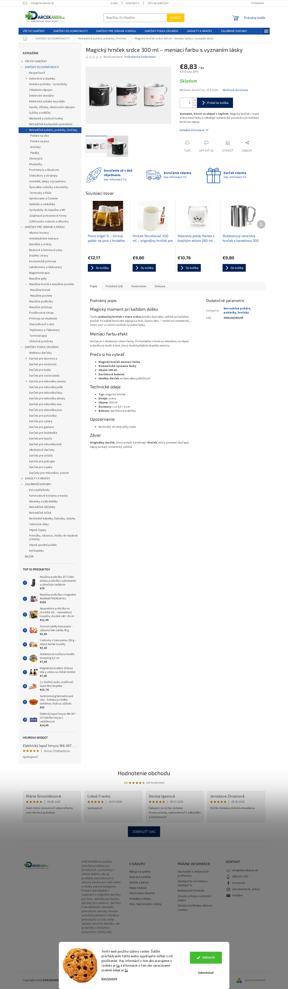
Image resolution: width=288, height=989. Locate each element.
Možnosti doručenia (235, 90)
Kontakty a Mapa (140, 899)
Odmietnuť (206, 973)
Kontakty (132, 3)
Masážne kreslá (40, 290)
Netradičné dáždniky (42, 507)
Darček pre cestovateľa (44, 376)
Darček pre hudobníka (43, 433)
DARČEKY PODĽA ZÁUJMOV (41, 347)
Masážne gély (38, 279)
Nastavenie (109, 978)
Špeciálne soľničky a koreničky (48, 187)
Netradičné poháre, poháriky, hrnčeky (53, 130)
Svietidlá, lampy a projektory (47, 181)
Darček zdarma (139, 883)
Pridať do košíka (218, 102)
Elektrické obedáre (41, 96)
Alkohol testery (39, 233)
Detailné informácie (192, 130)
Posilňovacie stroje (41, 313)
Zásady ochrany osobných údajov (194, 898)
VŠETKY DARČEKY (36, 61)
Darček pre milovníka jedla (46, 387)
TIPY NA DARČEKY (158, 3)
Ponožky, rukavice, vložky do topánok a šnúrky (53, 537)
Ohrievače (35, 159)
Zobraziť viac (144, 831)
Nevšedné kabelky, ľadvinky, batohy (52, 518)
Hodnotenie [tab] (138, 286)
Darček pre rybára (40, 421)
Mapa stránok (138, 888)
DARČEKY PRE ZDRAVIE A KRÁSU (45, 227)
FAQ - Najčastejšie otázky (145, 904)
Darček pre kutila (40, 370)
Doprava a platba (140, 877)
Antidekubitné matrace (43, 238)
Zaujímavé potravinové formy (48, 216)
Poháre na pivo (39, 141)
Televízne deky (39, 524)
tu (118, 965)
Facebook (238, 883)
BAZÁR (29, 556)
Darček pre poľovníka (42, 416)
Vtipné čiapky (37, 530)
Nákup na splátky (140, 872)
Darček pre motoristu (42, 364)
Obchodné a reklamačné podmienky (193, 874)
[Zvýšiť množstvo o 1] (195, 100)
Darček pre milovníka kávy (45, 393)
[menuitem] (34, 31)
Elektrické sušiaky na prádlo (47, 101)
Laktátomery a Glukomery (45, 267)
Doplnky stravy (38, 256)
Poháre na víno (39, 136)
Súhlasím (208, 957)
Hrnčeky (35, 147)
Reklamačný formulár (191, 891)
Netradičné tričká (40, 513)
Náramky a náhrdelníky (43, 501)
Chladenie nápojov (41, 90)
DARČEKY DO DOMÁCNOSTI (42, 67)
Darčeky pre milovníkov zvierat (49, 473)
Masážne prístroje (40, 307)
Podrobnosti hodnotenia (140, 57)
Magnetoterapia (39, 273)
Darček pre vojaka (40, 467)
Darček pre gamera (41, 427)
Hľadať (175, 17)
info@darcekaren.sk (245, 870)
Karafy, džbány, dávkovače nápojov (52, 107)
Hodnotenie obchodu (144, 773)
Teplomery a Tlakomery (44, 330)
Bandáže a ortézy (40, 244)
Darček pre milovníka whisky (47, 398)
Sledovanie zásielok (142, 893)
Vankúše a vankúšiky (42, 204)
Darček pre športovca (43, 359)
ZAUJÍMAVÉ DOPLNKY (38, 484)
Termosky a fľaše (40, 193)
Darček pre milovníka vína (45, 404)
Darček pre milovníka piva (45, 410)
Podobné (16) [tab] (114, 286)
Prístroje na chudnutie (43, 318)
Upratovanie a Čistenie (43, 198)
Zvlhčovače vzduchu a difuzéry (49, 221)
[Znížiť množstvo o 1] (195, 105)
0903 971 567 (240, 876)
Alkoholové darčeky (42, 450)
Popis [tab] (93, 286)
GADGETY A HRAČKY (37, 478)
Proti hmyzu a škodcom (44, 170)
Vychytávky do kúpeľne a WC (47, 210)
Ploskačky (35, 164)
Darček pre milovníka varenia (47, 381)
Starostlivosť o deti (41, 324)
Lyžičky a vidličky (40, 113)
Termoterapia (38, 336)
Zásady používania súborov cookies (195, 908)
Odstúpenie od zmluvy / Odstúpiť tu (193, 883)
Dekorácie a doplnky (42, 79)
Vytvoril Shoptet (255, 980)
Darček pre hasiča (40, 438)
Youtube (237, 895)
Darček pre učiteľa (41, 456)
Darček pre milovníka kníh (45, 444)
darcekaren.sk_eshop (246, 889)
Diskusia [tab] (160, 286)
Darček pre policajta (42, 461)
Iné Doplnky (36, 551)
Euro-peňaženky (39, 490)
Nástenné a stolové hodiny (46, 118)
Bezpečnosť (37, 73)
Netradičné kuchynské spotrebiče (50, 124)
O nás (114, 3)
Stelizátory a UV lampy (43, 176)
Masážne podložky (41, 301)
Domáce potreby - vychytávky (48, 84)
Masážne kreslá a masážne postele (51, 284)
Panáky (34, 153)
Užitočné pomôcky (41, 341)
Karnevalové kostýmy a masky (48, 496)
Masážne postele (41, 296)
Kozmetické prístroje (42, 261)
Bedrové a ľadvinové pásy (45, 250)
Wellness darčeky (40, 353)
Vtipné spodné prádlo (43, 545)
